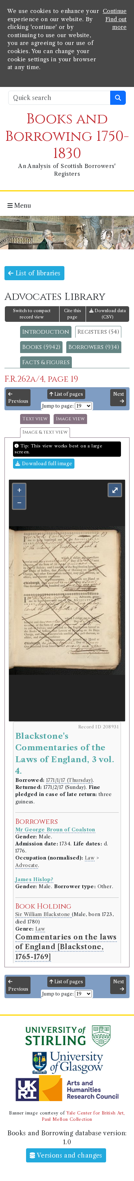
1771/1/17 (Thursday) (69, 780)
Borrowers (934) (93, 347)
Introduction (45, 332)
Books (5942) (41, 347)
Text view (35, 419)
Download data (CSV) (109, 314)
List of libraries (36, 273)
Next (118, 394)
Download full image (46, 463)
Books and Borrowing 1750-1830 (67, 136)
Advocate (26, 865)
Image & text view (45, 432)
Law (90, 858)
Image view (70, 419)
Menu (22, 205)
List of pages (68, 394)
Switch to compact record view (32, 314)
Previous (18, 401)
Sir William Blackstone (43, 914)
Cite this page (72, 314)
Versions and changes (68, 1155)
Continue (115, 11)
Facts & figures (46, 362)
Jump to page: (58, 406)
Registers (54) (98, 332)
